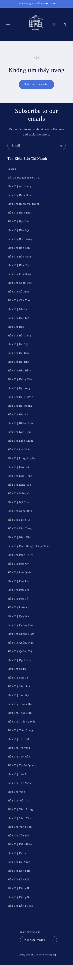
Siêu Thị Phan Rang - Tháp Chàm (28, 546)
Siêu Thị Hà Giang (19, 335)
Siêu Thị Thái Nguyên (21, 721)
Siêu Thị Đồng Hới (19, 888)
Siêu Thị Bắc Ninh (19, 256)
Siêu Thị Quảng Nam (20, 633)
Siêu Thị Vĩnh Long (20, 809)
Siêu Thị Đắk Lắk (18, 879)
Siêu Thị (30, 955)
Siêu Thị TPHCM (18, 739)
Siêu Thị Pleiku (17, 607)
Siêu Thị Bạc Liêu (19, 221)
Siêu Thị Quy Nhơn (19, 616)
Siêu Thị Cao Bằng (19, 273)
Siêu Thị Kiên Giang (20, 440)
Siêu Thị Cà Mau (18, 291)
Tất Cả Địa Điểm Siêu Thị (23, 177)
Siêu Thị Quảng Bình (20, 624)
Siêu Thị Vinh (16, 791)
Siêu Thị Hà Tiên (18, 352)
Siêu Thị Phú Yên (18, 589)
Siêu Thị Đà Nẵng (18, 861)
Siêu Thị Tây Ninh (19, 782)
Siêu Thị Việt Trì (18, 800)
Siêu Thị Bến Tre (18, 265)
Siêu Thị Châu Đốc (19, 282)
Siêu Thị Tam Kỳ (18, 695)
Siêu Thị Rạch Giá (19, 660)
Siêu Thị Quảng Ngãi (20, 642)
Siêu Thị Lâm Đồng (20, 475)
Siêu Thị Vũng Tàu (19, 826)
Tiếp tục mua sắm (36, 84)
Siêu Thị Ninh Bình (19, 537)
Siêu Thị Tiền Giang (20, 730)
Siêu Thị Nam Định (19, 510)
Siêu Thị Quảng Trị (19, 651)
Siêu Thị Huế (15, 326)
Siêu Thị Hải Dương (20, 396)
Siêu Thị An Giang (19, 186)
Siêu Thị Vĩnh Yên (19, 818)
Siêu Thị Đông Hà (19, 870)
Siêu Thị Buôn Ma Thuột (23, 203)
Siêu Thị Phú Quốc (19, 572)
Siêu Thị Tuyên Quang (21, 765)
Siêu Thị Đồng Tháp (20, 905)
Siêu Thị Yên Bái (18, 835)
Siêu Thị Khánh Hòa (20, 423)
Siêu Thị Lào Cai (18, 467)
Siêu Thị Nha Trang (19, 528)
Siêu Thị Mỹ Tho (18, 502)
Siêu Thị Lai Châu (19, 449)
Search (11, 168)
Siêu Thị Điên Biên (19, 844)
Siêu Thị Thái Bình (19, 712)
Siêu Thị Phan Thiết (20, 554)
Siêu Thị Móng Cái (19, 493)
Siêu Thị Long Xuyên (21, 458)
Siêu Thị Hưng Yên (19, 379)
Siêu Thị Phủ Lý (17, 598)
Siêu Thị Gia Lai (17, 309)
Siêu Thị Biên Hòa (19, 194)
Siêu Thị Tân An (17, 774)
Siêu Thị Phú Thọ (18, 581)
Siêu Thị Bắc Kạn (18, 247)
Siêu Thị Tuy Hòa (18, 756)
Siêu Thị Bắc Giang (19, 238)
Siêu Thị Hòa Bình (19, 370)
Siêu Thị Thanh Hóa (20, 703)
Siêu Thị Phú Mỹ (18, 563)
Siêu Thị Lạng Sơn (19, 484)
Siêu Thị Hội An (17, 414)
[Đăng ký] (61, 145)
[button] (8, 24)
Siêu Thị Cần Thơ (18, 300)
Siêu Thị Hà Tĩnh (18, 361)
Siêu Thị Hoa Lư (17, 317)
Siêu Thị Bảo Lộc (18, 230)
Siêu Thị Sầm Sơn (18, 686)
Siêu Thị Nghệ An (18, 519)
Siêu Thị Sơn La (17, 677)
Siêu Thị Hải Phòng (19, 405)
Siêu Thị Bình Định (19, 212)
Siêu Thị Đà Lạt (17, 853)
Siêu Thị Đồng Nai (19, 897)
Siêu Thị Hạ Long (18, 388)
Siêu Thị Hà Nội (17, 344)
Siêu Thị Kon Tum (19, 431)
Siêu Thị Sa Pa (16, 668)
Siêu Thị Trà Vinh (18, 747)
